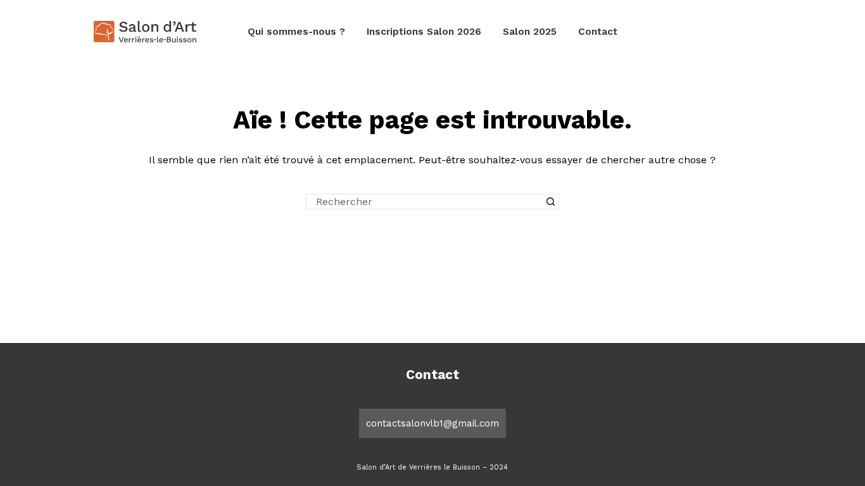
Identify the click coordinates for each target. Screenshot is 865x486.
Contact (597, 31)
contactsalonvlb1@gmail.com (432, 423)
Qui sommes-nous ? (296, 31)
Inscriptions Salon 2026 (424, 31)
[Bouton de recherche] (551, 201)
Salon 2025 (530, 31)
